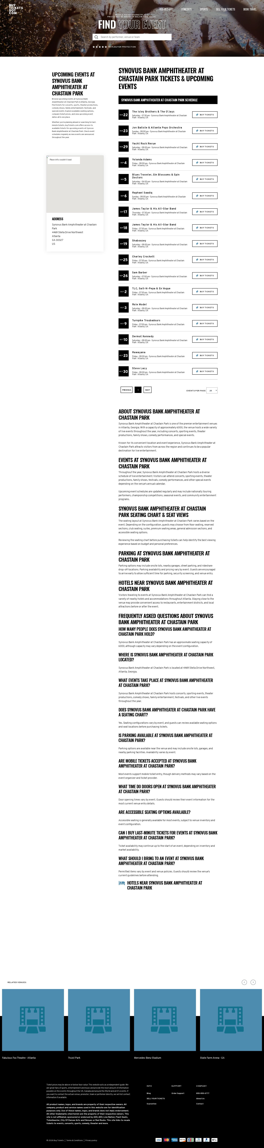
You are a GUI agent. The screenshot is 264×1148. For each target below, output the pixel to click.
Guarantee (151, 1104)
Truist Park (74, 1058)
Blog (149, 1093)
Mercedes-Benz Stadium (147, 1058)
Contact (200, 1104)
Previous (126, 390)
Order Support (177, 1093)
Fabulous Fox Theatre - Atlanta (19, 1058)
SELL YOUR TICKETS (156, 1098)
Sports (204, 9)
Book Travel (249, 9)
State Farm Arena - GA (212, 1058)
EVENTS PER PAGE (196, 391)
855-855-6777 (166, 9)
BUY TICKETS (206, 115)
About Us (200, 1098)
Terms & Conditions (74, 1140)
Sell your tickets (225, 9)
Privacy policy (91, 1140)
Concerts (186, 9)
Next (147, 390)
